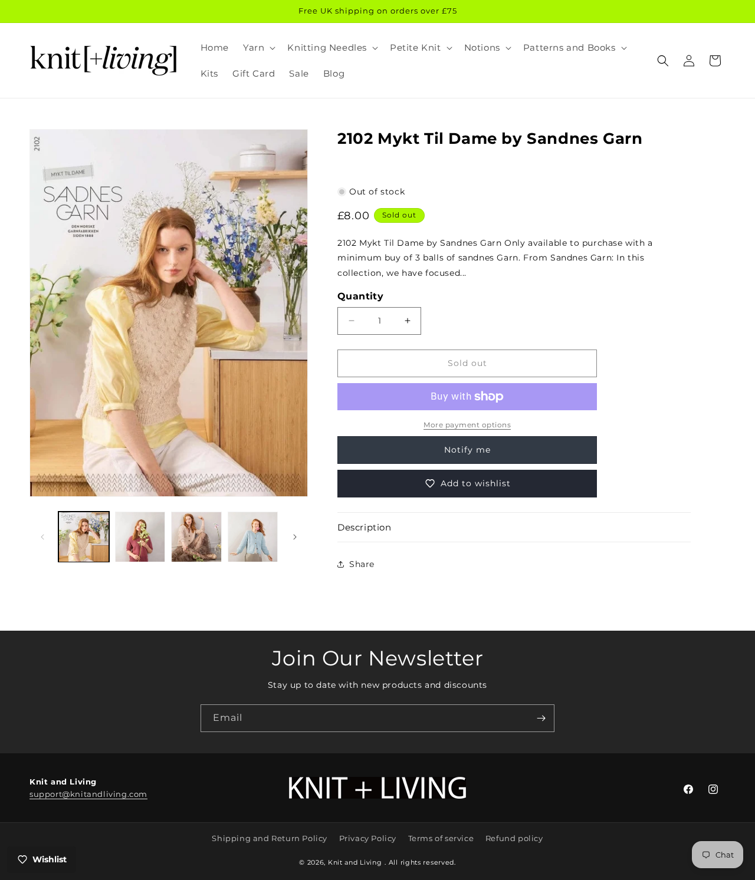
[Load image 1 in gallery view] (83, 537)
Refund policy (514, 838)
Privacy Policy (367, 838)
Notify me (467, 449)
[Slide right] (295, 537)
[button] (258, 48)
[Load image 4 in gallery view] (253, 537)
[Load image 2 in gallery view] (140, 537)
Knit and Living (355, 862)
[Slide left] (42, 537)
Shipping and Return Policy (269, 838)
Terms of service (441, 838)
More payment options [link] (467, 424)
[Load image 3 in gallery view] (196, 537)
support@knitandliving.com (88, 794)
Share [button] (362, 564)
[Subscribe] (541, 718)
